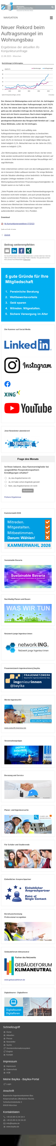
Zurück (7, 235)
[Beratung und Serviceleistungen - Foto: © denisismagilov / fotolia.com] (28, 789)
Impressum (11, 1066)
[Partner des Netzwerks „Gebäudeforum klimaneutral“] (28, 966)
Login (8, 1084)
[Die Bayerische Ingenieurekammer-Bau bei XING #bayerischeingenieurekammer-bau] (12, 393)
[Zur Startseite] (18, 7)
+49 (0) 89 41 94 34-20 (16, 1120)
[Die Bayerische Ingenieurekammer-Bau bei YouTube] (28, 408)
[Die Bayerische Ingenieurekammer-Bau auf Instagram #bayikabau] (28, 365)
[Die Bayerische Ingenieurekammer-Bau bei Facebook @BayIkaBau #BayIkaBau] (7, 384)
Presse (9, 1038)
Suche (9, 1045)
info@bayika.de (13, 1123)
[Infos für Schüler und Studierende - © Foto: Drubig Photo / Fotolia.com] (28, 858)
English (9, 1051)
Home (9, 1032)
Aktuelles (10, 1035)
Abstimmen (28, 490)
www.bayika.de (12, 1127)
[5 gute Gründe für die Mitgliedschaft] (28, 294)
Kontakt (9, 1055)
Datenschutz (26, 259)
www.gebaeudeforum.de (14, 980)
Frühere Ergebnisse (12, 497)
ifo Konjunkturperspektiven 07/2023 (19, 224)
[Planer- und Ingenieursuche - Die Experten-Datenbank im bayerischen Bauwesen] (28, 824)
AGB (8, 1073)
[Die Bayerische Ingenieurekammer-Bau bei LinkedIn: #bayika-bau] (28, 343)
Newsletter (10, 1042)
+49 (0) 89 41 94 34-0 (15, 1117)
